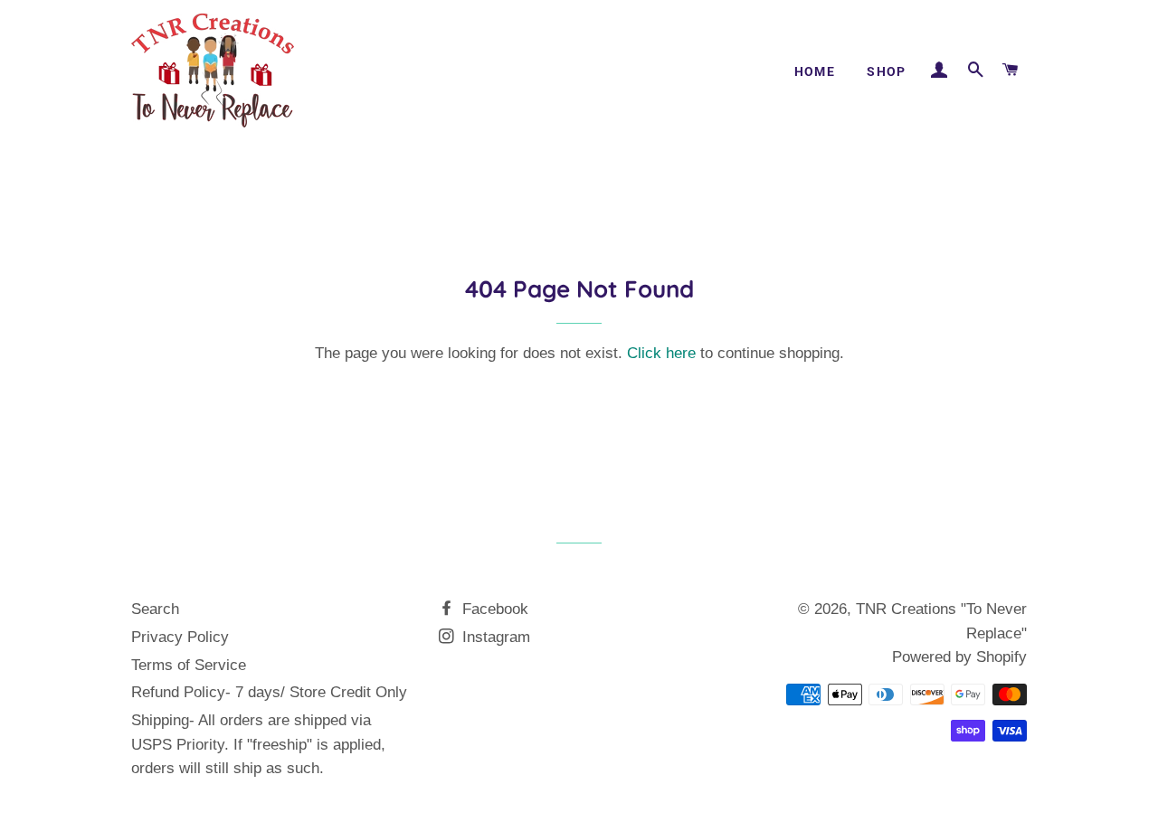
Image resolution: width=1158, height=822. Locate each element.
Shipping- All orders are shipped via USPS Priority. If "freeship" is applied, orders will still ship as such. (258, 744)
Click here (661, 353)
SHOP (886, 71)
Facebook (493, 609)
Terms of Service (188, 665)
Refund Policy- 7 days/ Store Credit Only (269, 692)
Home (815, 71)
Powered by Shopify (959, 657)
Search (155, 609)
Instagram (494, 637)
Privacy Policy (180, 637)
